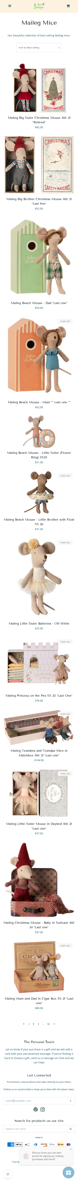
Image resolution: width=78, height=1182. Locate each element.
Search (39, 1137)
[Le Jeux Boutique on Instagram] (42, 1110)
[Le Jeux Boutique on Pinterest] (35, 1110)
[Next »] (54, 1024)
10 (48, 1024)
